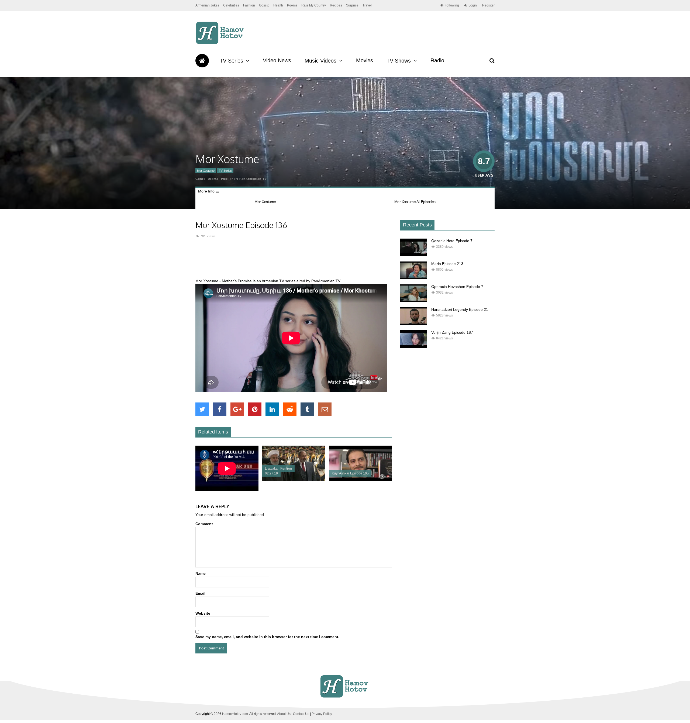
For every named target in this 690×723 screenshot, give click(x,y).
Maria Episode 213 (447, 263)
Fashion (249, 5)
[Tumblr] (307, 409)
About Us (284, 714)
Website (202, 613)
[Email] (325, 409)
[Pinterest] (254, 409)
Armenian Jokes (207, 5)
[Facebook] (219, 409)
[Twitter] (202, 409)
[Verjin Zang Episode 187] (413, 346)
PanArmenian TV (253, 178)
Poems (292, 5)
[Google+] (237, 409)
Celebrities (231, 5)
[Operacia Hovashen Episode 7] (413, 300)
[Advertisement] (294, 261)
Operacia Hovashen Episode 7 (457, 286)
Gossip (264, 5)
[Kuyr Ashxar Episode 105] (360, 480)
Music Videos (320, 61)
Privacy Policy (322, 714)
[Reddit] (289, 409)
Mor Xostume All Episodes (415, 201)
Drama (213, 178)
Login (472, 5)
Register (488, 5)
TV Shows (399, 61)
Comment (204, 524)
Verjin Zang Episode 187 (452, 332)
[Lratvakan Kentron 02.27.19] (293, 480)
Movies (364, 60)
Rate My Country (313, 5)
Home (202, 60)
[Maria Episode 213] (413, 278)
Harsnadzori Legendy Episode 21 (459, 309)
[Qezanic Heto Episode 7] (413, 255)
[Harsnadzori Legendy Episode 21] (413, 323)
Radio (437, 60)
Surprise (352, 5)
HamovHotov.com (235, 714)
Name (200, 573)
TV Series (231, 61)
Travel (367, 5)
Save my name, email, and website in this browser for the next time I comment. (267, 637)
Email (200, 593)
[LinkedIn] (272, 409)
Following (452, 5)
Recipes (336, 5)
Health (278, 5)
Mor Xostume (206, 170)
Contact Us (301, 714)
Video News (277, 60)
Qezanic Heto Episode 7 (451, 241)
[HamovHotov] (220, 43)
